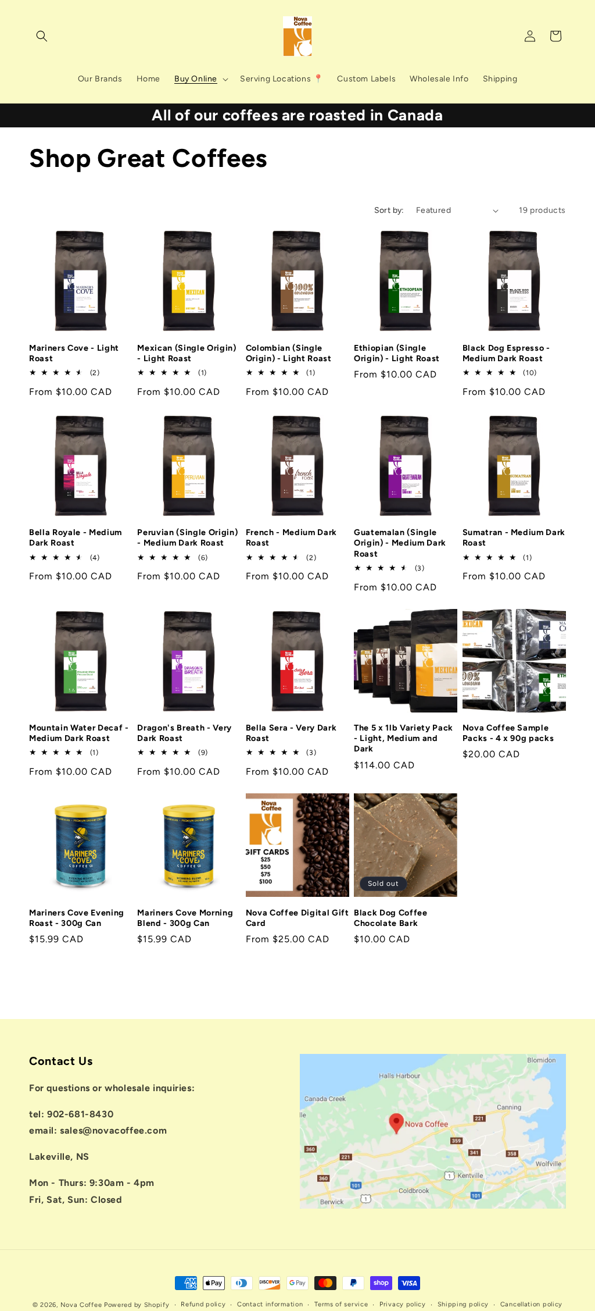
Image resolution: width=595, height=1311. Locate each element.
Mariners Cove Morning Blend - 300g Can (185, 917)
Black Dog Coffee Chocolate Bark (391, 917)
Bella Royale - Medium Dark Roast (75, 537)
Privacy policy (402, 1304)
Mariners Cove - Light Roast (74, 353)
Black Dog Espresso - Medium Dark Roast (506, 353)
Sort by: (389, 210)
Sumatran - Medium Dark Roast (514, 537)
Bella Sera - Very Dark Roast (291, 732)
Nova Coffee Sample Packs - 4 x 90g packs (508, 732)
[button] (42, 36)
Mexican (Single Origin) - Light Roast (186, 353)
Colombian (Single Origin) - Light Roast (289, 353)
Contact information (270, 1304)
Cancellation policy (531, 1304)
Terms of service (341, 1304)
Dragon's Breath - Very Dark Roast (184, 732)
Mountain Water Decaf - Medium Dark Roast (79, 732)
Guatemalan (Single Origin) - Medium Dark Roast (400, 542)
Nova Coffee (81, 1305)
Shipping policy (463, 1304)
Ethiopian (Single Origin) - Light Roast (397, 353)
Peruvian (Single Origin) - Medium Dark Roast (187, 537)
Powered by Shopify (137, 1305)
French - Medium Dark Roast (291, 537)
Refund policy (203, 1304)
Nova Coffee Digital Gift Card (297, 917)
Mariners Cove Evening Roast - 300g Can (76, 917)
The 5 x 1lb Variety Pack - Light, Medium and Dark (403, 738)
